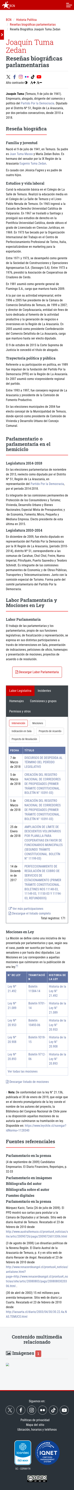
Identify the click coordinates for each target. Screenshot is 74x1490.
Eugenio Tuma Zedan (33, 163)
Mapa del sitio (35, 1425)
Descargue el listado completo (31, 913)
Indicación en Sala (22, 731)
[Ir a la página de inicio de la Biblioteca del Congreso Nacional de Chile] (6, 5)
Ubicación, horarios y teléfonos (37, 1429)
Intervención (18, 723)
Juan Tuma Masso (21, 154)
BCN (8, 20)
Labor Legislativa (20, 691)
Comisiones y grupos (43, 701)
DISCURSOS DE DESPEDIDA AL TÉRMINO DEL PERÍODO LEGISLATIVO (43, 762)
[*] (17, 966)
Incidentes (44, 691)
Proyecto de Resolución (24, 739)
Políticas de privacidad (35, 1420)
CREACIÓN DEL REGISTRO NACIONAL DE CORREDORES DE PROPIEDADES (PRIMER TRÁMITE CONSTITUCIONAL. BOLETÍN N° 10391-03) (42, 784)
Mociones (37, 723)
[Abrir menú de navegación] (69, 5)
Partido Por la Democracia (37, 103)
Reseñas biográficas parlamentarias (33, 24)
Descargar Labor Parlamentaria (38, 672)
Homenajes (16, 701)
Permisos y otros (20, 711)
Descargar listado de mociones (29, 1082)
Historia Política (26, 20)
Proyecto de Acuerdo (50, 731)
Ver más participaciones (27, 909)
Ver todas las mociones (22, 1071)
